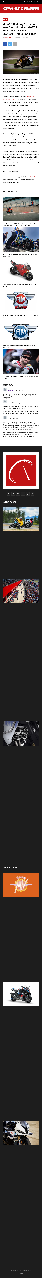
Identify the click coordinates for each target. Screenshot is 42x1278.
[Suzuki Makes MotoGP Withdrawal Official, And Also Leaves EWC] (21, 239)
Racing (5, 19)
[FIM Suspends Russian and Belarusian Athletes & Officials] (21, 331)
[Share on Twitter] (10, 44)
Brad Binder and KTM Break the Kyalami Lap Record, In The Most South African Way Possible (21, 225)
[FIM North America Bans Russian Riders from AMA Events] (21, 300)
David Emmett (8, 37)
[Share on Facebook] (5, 44)
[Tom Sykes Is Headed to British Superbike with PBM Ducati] (21, 361)
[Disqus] (21, 412)
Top (21, 1274)
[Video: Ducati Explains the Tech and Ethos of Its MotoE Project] (21, 270)
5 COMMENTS (25, 37)
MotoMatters (32, 177)
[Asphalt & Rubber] (21, 8)
